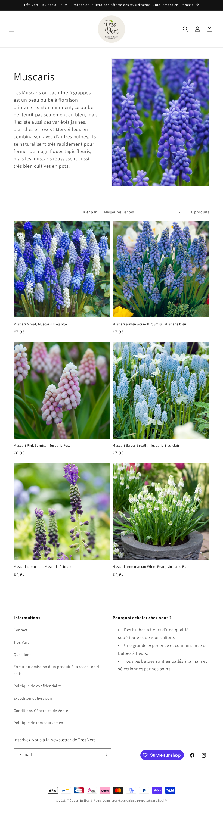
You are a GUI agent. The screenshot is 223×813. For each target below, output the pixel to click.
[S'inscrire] (105, 754)
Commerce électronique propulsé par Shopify (135, 800)
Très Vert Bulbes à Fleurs (84, 800)
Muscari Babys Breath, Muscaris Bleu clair (146, 445)
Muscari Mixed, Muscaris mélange (40, 324)
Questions (22, 654)
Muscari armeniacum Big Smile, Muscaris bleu (149, 324)
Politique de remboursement (39, 722)
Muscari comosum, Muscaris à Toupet (43, 567)
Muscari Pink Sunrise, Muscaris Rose (42, 445)
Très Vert (21, 642)
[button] (11, 29)
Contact (20, 629)
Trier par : (90, 212)
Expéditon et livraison (33, 698)
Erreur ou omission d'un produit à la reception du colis (57, 670)
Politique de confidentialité (38, 685)
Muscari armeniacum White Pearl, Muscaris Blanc (152, 567)
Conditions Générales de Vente (41, 710)
